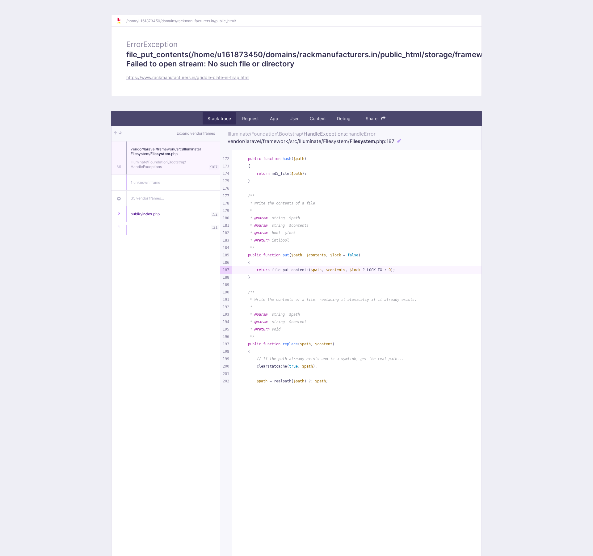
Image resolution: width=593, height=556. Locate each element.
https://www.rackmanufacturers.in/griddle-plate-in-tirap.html (187, 77)
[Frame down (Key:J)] (120, 133)
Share (372, 118)
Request (250, 118)
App (274, 118)
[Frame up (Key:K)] (115, 133)
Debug (344, 118)
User (294, 118)
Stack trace (219, 118)
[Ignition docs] (121, 21)
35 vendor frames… (147, 198)
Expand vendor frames (196, 133)
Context (318, 118)
